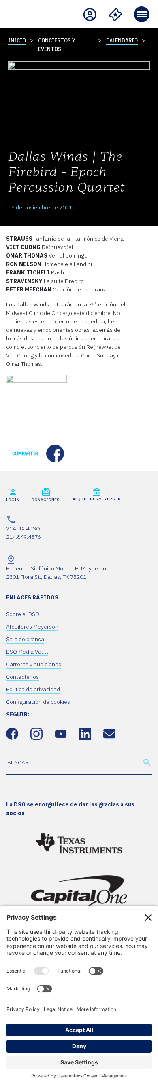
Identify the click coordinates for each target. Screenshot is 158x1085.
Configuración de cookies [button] (38, 701)
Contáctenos (22, 676)
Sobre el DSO (22, 614)
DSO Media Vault (27, 651)
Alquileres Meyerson (32, 626)
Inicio (17, 40)
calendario (122, 40)
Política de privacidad (33, 689)
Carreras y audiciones (33, 664)
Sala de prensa (25, 639)
